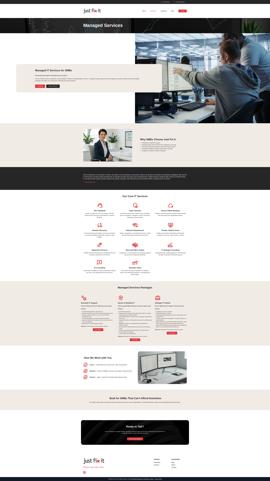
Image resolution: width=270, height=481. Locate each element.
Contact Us (40, 86)
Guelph (151, 479)
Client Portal (166, 2)
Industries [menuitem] (157, 462)
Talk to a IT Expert (53, 86)
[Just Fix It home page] (92, 11)
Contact (182, 11)
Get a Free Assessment (135, 438)
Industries (164, 11)
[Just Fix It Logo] (93, 462)
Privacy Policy (158, 479)
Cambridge (146, 479)
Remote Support (180, 2)
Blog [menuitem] (172, 462)
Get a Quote (98, 329)
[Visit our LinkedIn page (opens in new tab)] (84, 472)
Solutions (153, 11)
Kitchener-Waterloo (137, 479)
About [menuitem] (173, 465)
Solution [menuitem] (156, 465)
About (144, 11)
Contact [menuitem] (173, 467)
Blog (172, 11)
